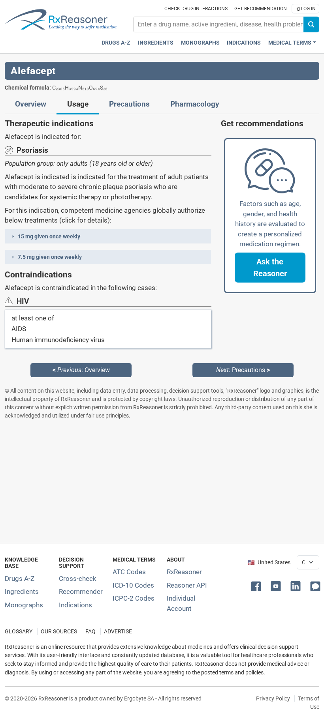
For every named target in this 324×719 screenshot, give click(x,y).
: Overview (81, 370)
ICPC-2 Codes (133, 598)
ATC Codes (129, 572)
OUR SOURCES (59, 631)
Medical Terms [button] (289, 42)
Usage (78, 104)
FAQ (90, 631)
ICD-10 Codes (133, 585)
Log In (308, 8)
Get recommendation (260, 8)
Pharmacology (194, 104)
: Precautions (243, 370)
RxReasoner (184, 572)
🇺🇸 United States (269, 562)
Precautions (129, 104)
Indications (244, 42)
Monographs (200, 42)
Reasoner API (187, 585)
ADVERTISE (118, 631)
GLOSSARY (18, 631)
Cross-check (77, 578)
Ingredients (155, 42)
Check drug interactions (196, 8)
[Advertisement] (162, 481)
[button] (108, 236)
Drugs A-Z (116, 42)
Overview (30, 104)
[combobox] (218, 24)
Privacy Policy (273, 698)
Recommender (81, 591)
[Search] (311, 24)
